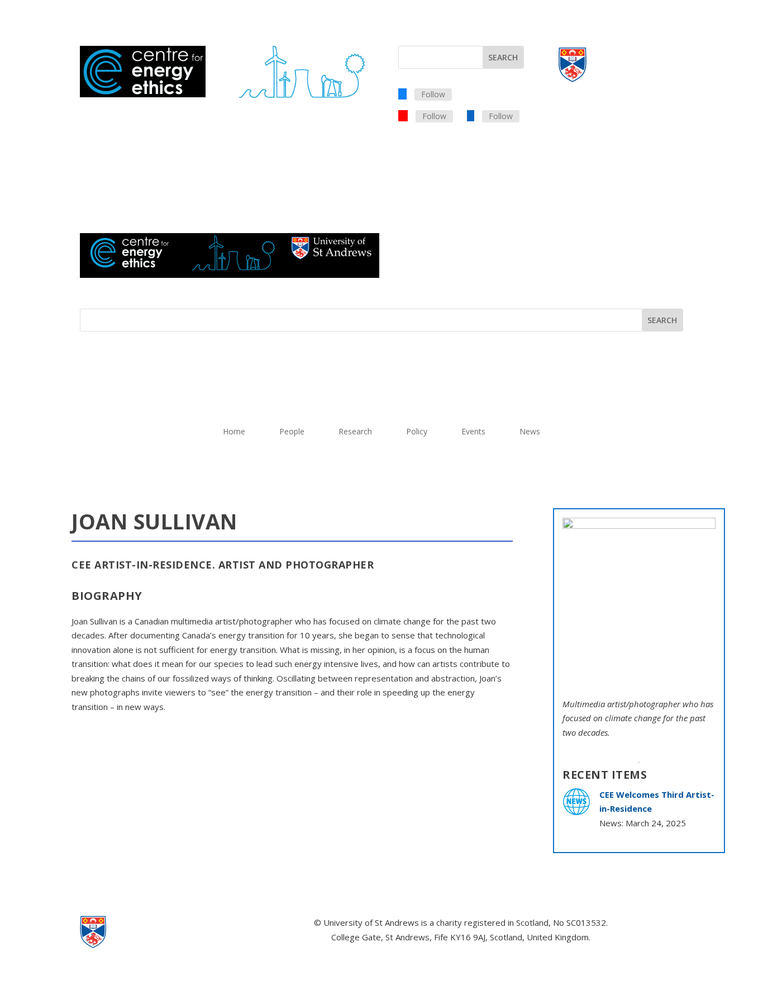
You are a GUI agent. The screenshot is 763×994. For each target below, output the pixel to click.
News (529, 432)
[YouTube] (403, 115)
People (291, 432)
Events (473, 432)
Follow (433, 94)
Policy (416, 432)
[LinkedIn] (470, 115)
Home (234, 432)
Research (355, 432)
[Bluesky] (402, 93)
